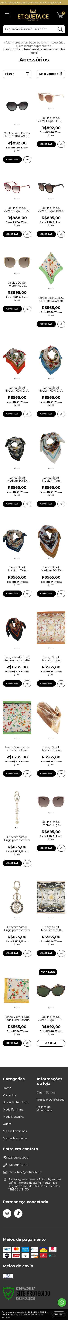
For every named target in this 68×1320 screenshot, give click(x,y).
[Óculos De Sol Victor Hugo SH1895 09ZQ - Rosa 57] (61, 144)
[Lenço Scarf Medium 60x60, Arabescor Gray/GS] (61, 594)
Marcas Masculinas (15, 1138)
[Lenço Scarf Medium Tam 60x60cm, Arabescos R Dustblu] (61, 504)
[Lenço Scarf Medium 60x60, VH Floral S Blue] (61, 414)
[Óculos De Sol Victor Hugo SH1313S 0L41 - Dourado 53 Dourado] (27, 309)
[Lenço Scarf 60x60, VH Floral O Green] (61, 324)
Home (7, 1088)
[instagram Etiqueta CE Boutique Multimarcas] (7, 1213)
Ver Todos (9, 1095)
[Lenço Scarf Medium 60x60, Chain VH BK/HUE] (27, 504)
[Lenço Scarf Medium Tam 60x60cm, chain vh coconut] (61, 773)
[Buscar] (60, 29)
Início (6, 42)
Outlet (7, 1124)
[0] (60, 16)
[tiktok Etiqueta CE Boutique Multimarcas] (18, 1213)
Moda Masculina (13, 1116)
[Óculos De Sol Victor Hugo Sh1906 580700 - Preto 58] (61, 234)
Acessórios (58, 42)
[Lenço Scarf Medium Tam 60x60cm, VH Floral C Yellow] (27, 594)
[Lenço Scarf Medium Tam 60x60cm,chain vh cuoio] (61, 683)
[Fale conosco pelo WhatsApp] (62, 1302)
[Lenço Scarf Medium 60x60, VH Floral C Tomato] (27, 414)
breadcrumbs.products (34, 46)
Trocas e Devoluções (50, 1099)
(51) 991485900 (18, 1165)
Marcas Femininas (15, 1131)
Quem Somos (46, 1092)
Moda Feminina (13, 1109)
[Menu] (7, 15)
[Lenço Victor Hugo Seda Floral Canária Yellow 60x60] (27, 1043)
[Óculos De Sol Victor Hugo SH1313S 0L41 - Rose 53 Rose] (61, 848)
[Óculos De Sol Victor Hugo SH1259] (27, 234)
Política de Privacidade (44, 1108)
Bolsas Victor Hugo (15, 1102)
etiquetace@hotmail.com (25, 1172)
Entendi (59, 1314)
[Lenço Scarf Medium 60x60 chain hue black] (61, 953)
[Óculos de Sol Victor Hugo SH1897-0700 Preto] (27, 159)
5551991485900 (18, 1157)
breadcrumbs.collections (31, 42)
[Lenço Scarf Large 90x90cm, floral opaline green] (27, 773)
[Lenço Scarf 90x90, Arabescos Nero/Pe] (27, 683)
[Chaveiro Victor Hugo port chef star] (27, 863)
